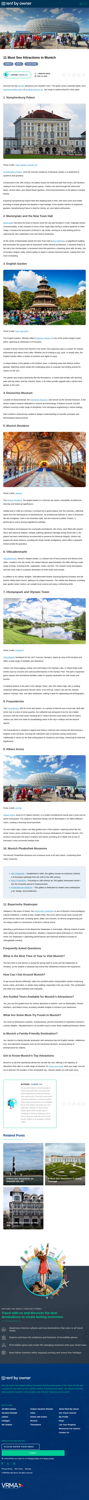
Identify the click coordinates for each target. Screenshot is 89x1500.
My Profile (63, 1417)
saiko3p (18, 493)
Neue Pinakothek (18, 880)
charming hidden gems (13, 90)
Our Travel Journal (67, 1413)
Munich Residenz (14, 500)
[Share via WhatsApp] (79, 75)
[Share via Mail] (74, 75)
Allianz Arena (9, 815)
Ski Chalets (7, 1425)
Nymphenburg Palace (12, 172)
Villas (32, 1413)
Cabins (5, 1417)
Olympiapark (8, 657)
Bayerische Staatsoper (44, 911)
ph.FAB (18, 808)
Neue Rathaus (57, 241)
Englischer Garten (42, 338)
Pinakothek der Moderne (21, 887)
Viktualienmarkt (10, 559)
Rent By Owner (12, 1473)
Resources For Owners (69, 1429)
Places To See (31, 64)
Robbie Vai (23, 75)
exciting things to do (34, 90)
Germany (8, 64)
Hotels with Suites (38, 1417)
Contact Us (64, 1432)
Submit (33, 1453)
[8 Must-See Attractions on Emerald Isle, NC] (23, 1164)
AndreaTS (19, 650)
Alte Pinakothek (18, 874)
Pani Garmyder (21, 331)
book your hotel (56, 1066)
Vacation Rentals (9, 1413)
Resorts (33, 1421)
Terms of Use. (48, 1458)
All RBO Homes (9, 1409)
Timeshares (35, 1425)
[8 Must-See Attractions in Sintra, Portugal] (65, 1164)
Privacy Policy (33, 1458)
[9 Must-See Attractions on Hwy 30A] (23, 1208)
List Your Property (67, 1425)
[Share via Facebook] (69, 75)
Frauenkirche (13, 708)
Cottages (6, 1421)
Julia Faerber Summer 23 (26, 165)
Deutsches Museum (39, 400)
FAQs (61, 1421)
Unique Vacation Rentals (41, 1409)
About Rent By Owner (69, 1409)
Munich (19, 64)
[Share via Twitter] (64, 75)
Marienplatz (8, 223)
